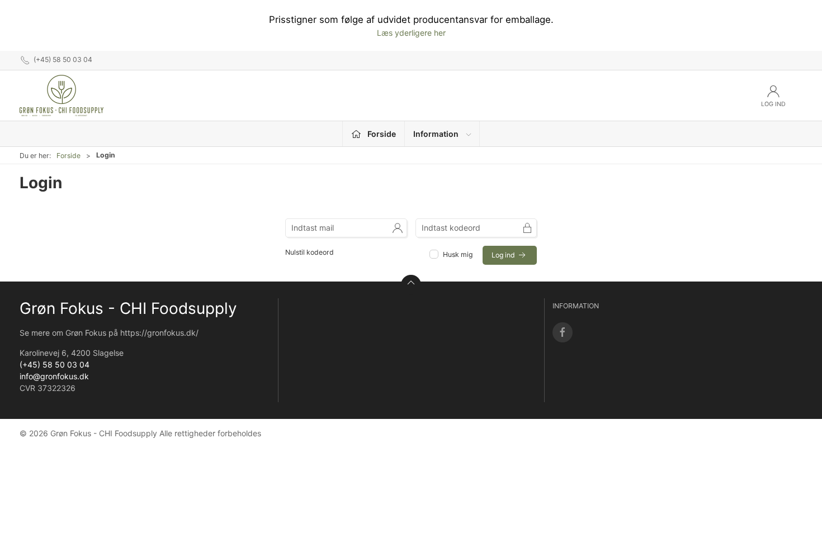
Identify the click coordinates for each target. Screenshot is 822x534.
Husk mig (457, 254)
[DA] (61, 95)
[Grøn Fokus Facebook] (562, 332)
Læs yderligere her (411, 32)
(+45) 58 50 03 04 (54, 364)
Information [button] (436, 134)
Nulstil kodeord (309, 252)
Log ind (504, 255)
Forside (68, 155)
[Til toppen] (411, 285)
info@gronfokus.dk (54, 376)
